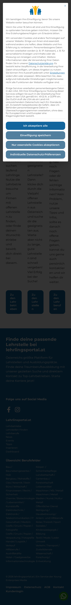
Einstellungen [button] (57, 72)
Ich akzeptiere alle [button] (35, 125)
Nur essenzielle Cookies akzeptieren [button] (36, 144)
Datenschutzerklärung (41, 63)
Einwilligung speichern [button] (35, 135)
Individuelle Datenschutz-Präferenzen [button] (35, 154)
